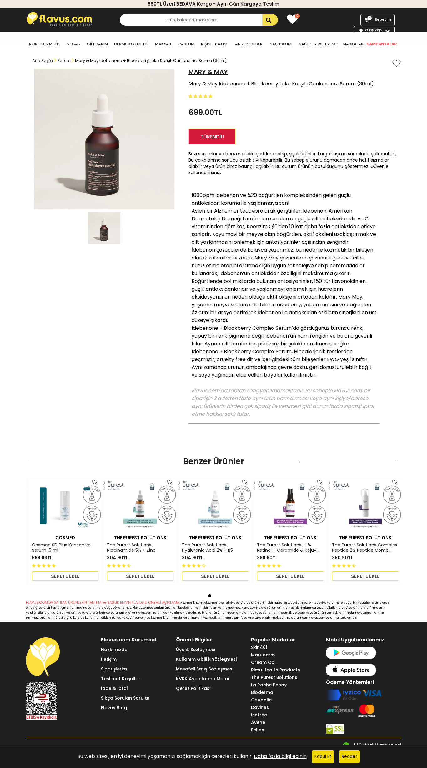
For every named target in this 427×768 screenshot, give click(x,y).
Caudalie (261, 700)
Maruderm (263, 655)
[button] (201, 95)
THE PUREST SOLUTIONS (140, 537)
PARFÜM (186, 44)
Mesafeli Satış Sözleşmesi (204, 669)
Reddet (349, 757)
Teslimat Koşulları (121, 678)
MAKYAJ (163, 44)
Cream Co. (263, 662)
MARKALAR (353, 44)
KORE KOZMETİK (44, 44)
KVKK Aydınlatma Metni (202, 678)
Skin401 (259, 647)
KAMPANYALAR (381, 44)
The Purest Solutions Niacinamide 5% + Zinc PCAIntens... (131, 547)
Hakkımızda (114, 649)
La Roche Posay (269, 685)
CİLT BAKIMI (98, 44)
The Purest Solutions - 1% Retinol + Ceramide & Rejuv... (288, 547)
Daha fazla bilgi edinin (280, 756)
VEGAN (74, 44)
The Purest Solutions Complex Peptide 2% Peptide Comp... (364, 547)
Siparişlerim (114, 669)
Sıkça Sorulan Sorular (125, 698)
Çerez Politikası (193, 688)
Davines (260, 707)
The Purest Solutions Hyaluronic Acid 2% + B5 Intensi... (207, 547)
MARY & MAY (208, 72)
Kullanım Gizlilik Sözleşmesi (206, 659)
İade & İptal (114, 688)
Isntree (259, 715)
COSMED (65, 537)
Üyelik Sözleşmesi (195, 649)
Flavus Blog (114, 708)
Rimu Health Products (275, 670)
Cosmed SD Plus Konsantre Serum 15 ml (61, 547)
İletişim (109, 659)
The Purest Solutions (274, 677)
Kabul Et (322, 757)
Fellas (257, 730)
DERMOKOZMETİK (131, 44)
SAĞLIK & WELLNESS (318, 44)
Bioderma (262, 692)
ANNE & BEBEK (249, 44)
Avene (258, 722)
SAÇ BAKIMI (281, 44)
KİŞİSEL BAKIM (214, 44)
